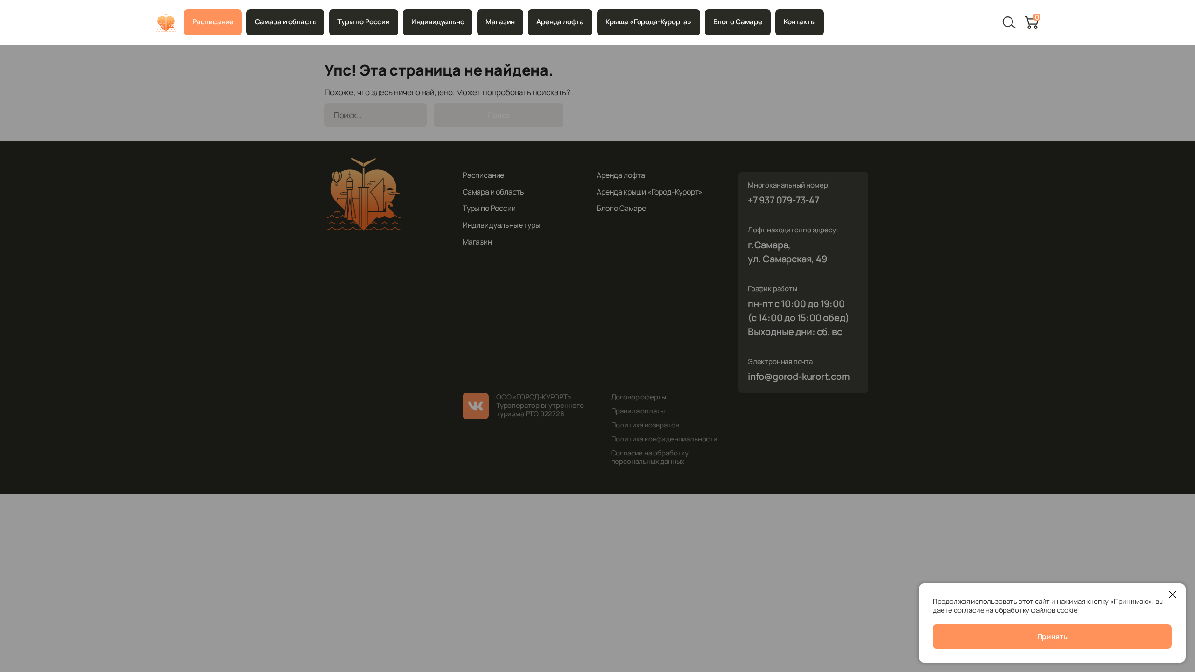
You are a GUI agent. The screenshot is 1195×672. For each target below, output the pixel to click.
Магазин (500, 22)
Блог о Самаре (737, 22)
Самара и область (285, 22)
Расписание (212, 22)
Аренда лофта (560, 22)
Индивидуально (437, 22)
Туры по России (363, 22)
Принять (1052, 636)
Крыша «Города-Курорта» (648, 22)
